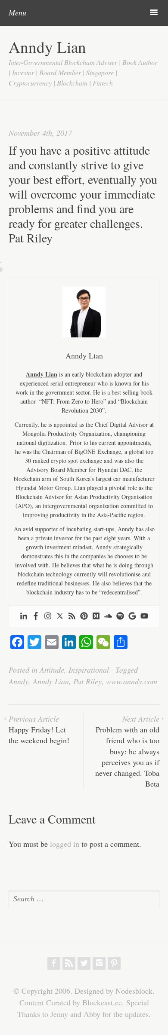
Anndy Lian (47, 46)
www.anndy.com (131, 681)
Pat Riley (87, 681)
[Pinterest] (84, 616)
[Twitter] (60, 616)
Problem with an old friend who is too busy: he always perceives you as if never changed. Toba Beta (127, 751)
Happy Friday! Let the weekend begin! (39, 729)
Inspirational (88, 669)
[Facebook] (36, 616)
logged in (64, 844)
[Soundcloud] (108, 616)
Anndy (18, 681)
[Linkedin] (24, 616)
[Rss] (72, 616)
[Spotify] (120, 616)
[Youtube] (144, 616)
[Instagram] (48, 616)
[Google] (132, 616)
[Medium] (96, 616)
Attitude (52, 669)
